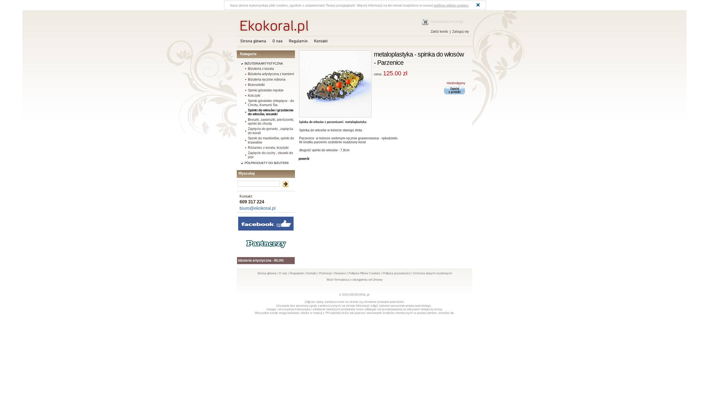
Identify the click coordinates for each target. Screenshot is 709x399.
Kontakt (311, 273)
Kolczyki (254, 96)
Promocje (325, 273)
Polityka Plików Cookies (364, 273)
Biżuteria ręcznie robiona (267, 79)
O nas (283, 273)
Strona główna (266, 273)
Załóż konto (439, 32)
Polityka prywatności (396, 273)
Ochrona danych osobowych (432, 273)
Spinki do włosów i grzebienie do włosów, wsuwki (271, 112)
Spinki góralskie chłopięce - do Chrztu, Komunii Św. (271, 103)
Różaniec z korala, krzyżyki (268, 148)
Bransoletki (256, 85)
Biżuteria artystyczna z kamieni (271, 74)
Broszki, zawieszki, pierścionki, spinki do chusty (271, 122)
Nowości (340, 273)
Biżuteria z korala (261, 69)
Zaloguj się (460, 32)
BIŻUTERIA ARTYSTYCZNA (264, 63)
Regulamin (297, 273)
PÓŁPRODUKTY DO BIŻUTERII (267, 163)
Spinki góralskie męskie (266, 90)
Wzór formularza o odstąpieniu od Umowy (355, 279)
